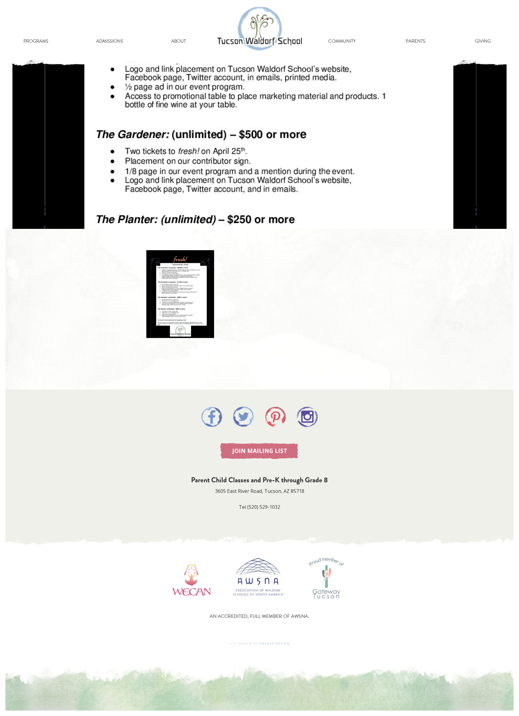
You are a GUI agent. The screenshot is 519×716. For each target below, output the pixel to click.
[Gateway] (326, 604)
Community (342, 41)
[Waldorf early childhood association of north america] (191, 604)
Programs (35, 41)
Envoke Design (274, 643)
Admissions (109, 41)
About (178, 41)
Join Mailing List (259, 451)
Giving (483, 41)
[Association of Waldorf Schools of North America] (258, 604)
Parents (415, 41)
